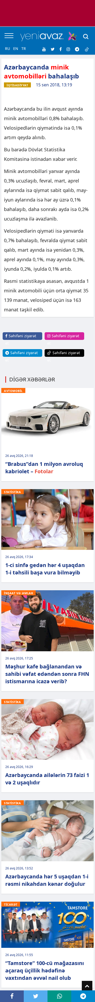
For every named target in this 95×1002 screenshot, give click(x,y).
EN (15, 48)
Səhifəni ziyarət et (20, 339)
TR (23, 48)
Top (87, 986)
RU (7, 48)
